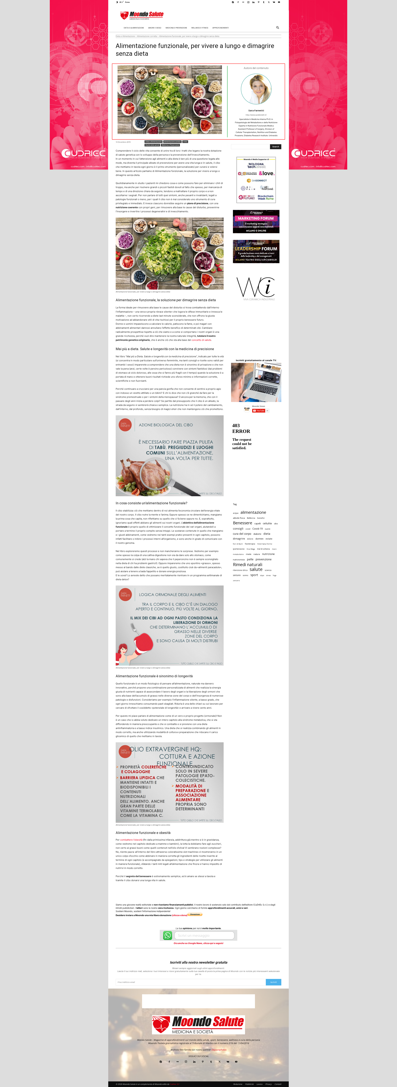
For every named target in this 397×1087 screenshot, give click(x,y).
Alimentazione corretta (147, 36)
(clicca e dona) (179, 915)
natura (257, 554)
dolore (250, 539)
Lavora (259, 1084)
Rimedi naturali (247, 564)
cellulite (267, 523)
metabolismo (238, 554)
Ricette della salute (152, 145)
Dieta (185, 142)
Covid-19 (257, 528)
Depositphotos (218, 1049)
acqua (235, 513)
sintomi (237, 575)
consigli (238, 528)
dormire (259, 538)
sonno (245, 575)
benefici (261, 518)
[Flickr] (243, 2)
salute (256, 569)
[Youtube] (279, 2)
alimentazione (253, 512)
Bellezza (251, 518)
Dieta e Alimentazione (134, 28)
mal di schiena (263, 549)
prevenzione (264, 559)
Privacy (268, 1084)
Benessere (242, 522)
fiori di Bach (238, 544)
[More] (199, 892)
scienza (268, 570)
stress (268, 575)
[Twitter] (268, 2)
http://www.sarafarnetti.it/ (256, 115)
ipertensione (239, 549)
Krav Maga (251, 549)
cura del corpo (242, 533)
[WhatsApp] (163, 892)
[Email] (178, 892)
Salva (156, 892)
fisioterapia (250, 543)
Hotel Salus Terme (264, 544)
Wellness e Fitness (199, 28)
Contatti (277, 1084)
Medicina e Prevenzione (176, 28)
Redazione (237, 1084)
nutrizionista (239, 559)
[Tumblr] (263, 2)
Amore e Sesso (154, 28)
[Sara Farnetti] (256, 88)
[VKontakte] (274, 2)
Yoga (274, 575)
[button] (277, 28)
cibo (276, 523)
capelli (257, 523)
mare (274, 549)
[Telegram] (192, 892)
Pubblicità (249, 1084)
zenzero (236, 580)
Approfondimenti (220, 28)
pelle (250, 559)
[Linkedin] (253, 2)
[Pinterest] (258, 2)
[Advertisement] (256, 332)
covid (247, 529)
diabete (257, 533)
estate (269, 538)
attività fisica (239, 518)
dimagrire (239, 538)
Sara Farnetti (256, 110)
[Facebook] (238, 2)
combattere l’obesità (131, 839)
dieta (266, 533)
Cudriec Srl (174, 1084)
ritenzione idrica (240, 570)
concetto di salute (201, 339)
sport (254, 575)
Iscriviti (273, 982)
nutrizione (268, 554)
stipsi (262, 575)
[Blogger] (233, 2)
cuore (267, 528)
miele (248, 554)
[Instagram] (248, 2)
